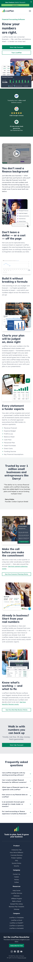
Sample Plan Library (16, 904)
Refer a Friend (16, 901)
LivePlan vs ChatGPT (16, 923)
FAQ (16, 860)
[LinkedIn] (18, 952)
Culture (16, 882)
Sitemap (16, 909)
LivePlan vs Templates (16, 917)
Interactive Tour (16, 850)
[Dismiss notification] (31, 2)
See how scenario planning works (16, 574)
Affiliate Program (16, 898)
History (16, 879)
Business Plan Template (16, 906)
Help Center (16, 890)
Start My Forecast (16, 47)
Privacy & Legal (21, 957)
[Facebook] (15, 952)
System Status (16, 863)
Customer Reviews (16, 855)
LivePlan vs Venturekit (16, 928)
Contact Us (16, 874)
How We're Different (16, 852)
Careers (16, 877)
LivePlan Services (16, 893)
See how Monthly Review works (16, 710)
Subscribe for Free (16, 945)
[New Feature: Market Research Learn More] (16, 4)
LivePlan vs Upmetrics (16, 925)
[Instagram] (12, 952)
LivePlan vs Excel (16, 920)
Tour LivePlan (16, 53)
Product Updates (16, 858)
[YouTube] (21, 952)
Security (16, 866)
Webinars (16, 896)
